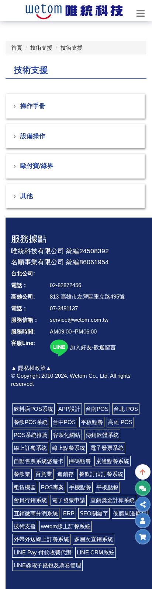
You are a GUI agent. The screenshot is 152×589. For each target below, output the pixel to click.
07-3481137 (64, 308)
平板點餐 (92, 422)
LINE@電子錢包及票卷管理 (47, 565)
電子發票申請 (68, 500)
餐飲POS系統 (31, 422)
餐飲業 (22, 474)
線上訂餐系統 (30, 448)
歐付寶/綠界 (36, 165)
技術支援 (41, 48)
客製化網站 (66, 435)
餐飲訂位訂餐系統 (101, 474)
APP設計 (69, 409)
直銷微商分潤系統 (36, 513)
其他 (26, 196)
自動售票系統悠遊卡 (38, 461)
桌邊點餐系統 (112, 461)
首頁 (16, 48)
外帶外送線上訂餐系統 (41, 539)
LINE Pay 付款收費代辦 (43, 552)
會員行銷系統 (30, 500)
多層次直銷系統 (93, 539)
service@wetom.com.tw (79, 320)
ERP (69, 513)
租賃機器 (25, 487)
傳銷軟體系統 (102, 435)
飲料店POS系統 (33, 409)
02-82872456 (65, 285)
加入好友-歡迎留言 (92, 347)
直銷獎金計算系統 (112, 500)
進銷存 (65, 474)
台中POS (64, 422)
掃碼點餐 (80, 461)
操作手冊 (32, 105)
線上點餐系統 (68, 448)
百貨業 (43, 474)
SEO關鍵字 (94, 513)
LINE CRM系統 (95, 552)
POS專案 (52, 487)
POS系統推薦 (31, 435)
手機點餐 (80, 487)
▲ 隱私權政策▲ (31, 368)
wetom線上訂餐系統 (65, 526)
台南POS (97, 409)
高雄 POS (120, 422)
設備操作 (32, 136)
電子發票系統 (107, 448)
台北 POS (126, 409)
